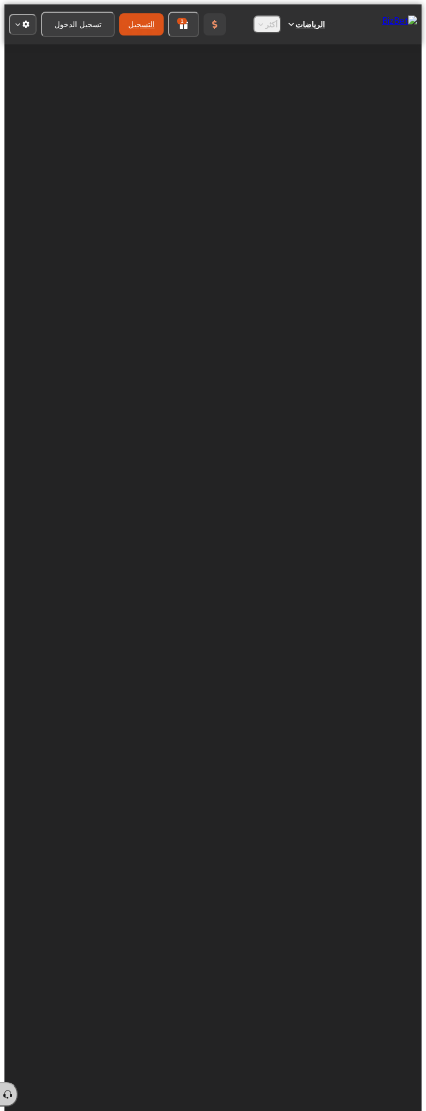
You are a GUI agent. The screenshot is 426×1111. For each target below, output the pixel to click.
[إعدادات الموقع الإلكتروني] (23, 24)
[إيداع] (215, 24)
